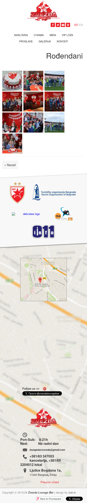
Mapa (68, 25)
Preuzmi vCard (50, 482)
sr (76, 25)
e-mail (63, 25)
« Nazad (10, 165)
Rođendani (64, 55)
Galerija (45, 41)
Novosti (62, 41)
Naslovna (21, 35)
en (81, 25)
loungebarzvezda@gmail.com (47, 450)
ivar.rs (72, 492)
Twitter (58, 25)
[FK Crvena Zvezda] (17, 192)
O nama (39, 35)
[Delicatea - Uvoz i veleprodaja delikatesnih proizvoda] (30, 214)
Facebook (53, 25)
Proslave (26, 41)
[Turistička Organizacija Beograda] (54, 192)
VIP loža (67, 35)
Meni (53, 35)
